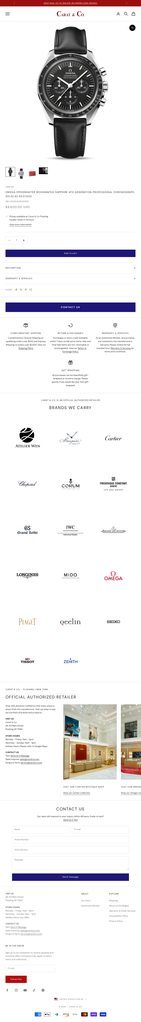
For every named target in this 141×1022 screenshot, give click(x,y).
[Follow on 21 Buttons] (43, 990)
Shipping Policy (25, 348)
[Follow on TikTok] (34, 990)
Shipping (113, 900)
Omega (10, 187)
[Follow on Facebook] (7, 990)
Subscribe (16, 979)
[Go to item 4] (43, 170)
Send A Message (18, 927)
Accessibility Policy (118, 916)
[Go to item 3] (32, 173)
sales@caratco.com (29, 759)
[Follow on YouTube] (25, 990)
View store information (20, 224)
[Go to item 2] (21, 173)
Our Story (85, 900)
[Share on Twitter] (21, 289)
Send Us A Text (70, 819)
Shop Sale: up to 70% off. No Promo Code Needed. (70, 3)
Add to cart (70, 253)
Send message (70, 877)
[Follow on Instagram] (16, 990)
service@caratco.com (31, 762)
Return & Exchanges (119, 905)
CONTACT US (70, 307)
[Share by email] (30, 289)
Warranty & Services (121, 348)
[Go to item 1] (10, 172)
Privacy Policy (116, 921)
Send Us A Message (19, 755)
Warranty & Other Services (122, 911)
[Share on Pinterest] (25, 289)
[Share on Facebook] (16, 289)
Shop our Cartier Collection (76, 793)
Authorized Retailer (90, 905)
